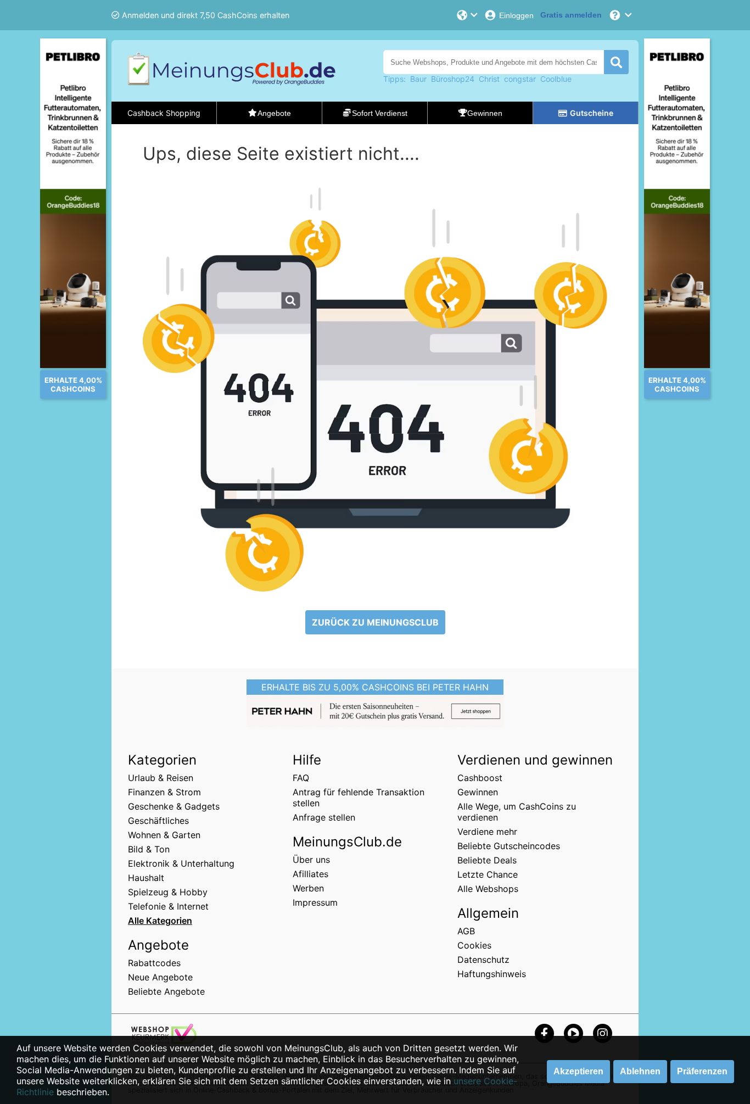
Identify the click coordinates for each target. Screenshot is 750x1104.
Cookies (474, 945)
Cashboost (479, 777)
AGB (466, 930)
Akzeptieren (578, 1071)
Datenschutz (483, 959)
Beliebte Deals (487, 860)
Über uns (311, 859)
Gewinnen (477, 792)
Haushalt (146, 877)
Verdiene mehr (487, 831)
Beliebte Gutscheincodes (508, 845)
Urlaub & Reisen (160, 777)
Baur (418, 78)
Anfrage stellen (324, 817)
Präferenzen (702, 1071)
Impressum (315, 902)
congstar (520, 78)
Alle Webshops (487, 888)
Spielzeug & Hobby (168, 891)
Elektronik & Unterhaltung (181, 863)
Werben (308, 888)
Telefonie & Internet (168, 906)
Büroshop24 (452, 78)
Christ (489, 78)
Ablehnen (640, 1071)
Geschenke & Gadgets (174, 806)
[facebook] (544, 1033)
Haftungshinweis (491, 973)
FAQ (301, 777)
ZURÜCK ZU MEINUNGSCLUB (375, 622)
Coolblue (556, 78)
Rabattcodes (154, 962)
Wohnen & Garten (164, 834)
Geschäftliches (158, 820)
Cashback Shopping (163, 113)
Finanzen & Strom (164, 792)
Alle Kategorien (160, 920)
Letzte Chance (487, 874)
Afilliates (310, 873)
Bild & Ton (149, 849)
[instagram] (602, 1033)
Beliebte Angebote (166, 991)
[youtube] (573, 1033)
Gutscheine (591, 113)
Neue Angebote (160, 977)
